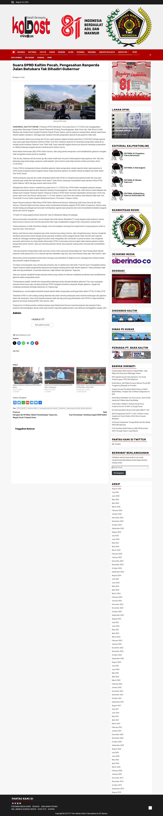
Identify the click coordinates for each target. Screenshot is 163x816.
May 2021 (115, 716)
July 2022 (115, 666)
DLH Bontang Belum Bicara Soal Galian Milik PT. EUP (130, 410)
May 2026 (115, 500)
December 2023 (117, 604)
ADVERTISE (122, 52)
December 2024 (117, 561)
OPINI (49, 58)
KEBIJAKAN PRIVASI (49, 806)
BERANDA (21, 52)
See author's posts (42, 325)
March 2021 (116, 724)
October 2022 (117, 655)
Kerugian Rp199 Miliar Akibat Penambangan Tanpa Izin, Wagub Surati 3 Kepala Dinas (35, 415)
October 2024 (117, 568)
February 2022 (117, 684)
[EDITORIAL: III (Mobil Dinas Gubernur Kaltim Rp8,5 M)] (117, 194)
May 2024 (115, 586)
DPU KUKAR (29, 58)
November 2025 (117, 521)
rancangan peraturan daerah (48, 408)
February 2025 (117, 554)
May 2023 (115, 630)
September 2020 (118, 745)
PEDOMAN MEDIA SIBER (21, 806)
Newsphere (91, 813)
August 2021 (116, 706)
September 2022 (118, 659)
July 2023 (115, 622)
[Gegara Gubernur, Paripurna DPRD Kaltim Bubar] (27, 375)
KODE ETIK (42, 809)
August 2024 (116, 575)
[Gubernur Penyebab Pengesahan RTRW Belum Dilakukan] (59, 375)
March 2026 (116, 507)
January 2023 (117, 644)
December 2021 (117, 691)
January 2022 (117, 687)
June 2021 (115, 713)
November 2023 (117, 608)
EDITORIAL (32, 52)
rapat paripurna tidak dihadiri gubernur (79, 408)
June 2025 (115, 539)
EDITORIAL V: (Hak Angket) (134, 168)
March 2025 (116, 550)
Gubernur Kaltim (32, 408)
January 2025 (117, 557)
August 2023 (116, 619)
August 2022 (116, 662)
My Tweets (116, 444)
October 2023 (117, 612)
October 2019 (117, 785)
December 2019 (117, 778)
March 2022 (116, 680)
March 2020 (116, 767)
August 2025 (116, 532)
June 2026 (115, 496)
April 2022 (115, 677)
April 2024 (115, 590)
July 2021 (115, 709)
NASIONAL (92, 52)
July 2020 (115, 753)
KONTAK (51, 809)
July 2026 (115, 492)
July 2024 (115, 579)
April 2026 (115, 503)
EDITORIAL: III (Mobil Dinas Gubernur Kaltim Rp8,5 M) (134, 194)
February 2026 (117, 510)
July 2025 (115, 536)
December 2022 (117, 648)
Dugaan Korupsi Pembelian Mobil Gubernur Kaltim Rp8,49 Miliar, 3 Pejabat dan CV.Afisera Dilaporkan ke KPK (131, 391)
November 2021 (117, 695)
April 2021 (115, 720)
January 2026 (117, 514)
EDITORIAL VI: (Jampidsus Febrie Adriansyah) (134, 154)
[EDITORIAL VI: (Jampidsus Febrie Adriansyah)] (117, 154)
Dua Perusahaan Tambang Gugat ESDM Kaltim (88, 413)
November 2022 (117, 651)
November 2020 (117, 738)
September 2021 (118, 702)
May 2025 (115, 543)
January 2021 (117, 731)
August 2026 (116, 489)
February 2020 (117, 771)
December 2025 (117, 518)
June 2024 (115, 583)
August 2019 (116, 792)
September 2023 (118, 615)
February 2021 (117, 727)
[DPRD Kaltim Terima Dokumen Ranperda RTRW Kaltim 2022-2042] (91, 375)
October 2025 (117, 525)
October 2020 (117, 742)
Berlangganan (119, 473)
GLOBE (71, 52)
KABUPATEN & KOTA (107, 52)
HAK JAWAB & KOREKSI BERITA (23, 809)
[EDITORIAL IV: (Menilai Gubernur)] (117, 181)
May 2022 (115, 673)
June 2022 (115, 669)
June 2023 (115, 626)
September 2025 (118, 528)
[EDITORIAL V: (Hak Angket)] (117, 168)
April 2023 (115, 633)
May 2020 (115, 760)
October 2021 (117, 698)
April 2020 (115, 763)
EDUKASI (40, 58)
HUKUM (52, 52)
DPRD (135, 52)
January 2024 (117, 601)
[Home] (13, 52)
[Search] (150, 55)
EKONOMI (61, 52)
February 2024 (117, 597)
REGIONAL (81, 52)
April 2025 (115, 547)
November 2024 (117, 565)
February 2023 (117, 641)
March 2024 (116, 593)
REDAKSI (36, 806)
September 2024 (118, 572)
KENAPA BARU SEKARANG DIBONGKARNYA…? (127, 129)
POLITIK (43, 52)
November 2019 (117, 781)
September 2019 (118, 789)
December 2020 (117, 734)
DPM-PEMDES (16, 58)
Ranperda (62, 408)
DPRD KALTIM (21, 408)
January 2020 (117, 774)
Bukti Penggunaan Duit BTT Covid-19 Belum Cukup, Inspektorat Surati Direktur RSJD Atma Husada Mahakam (130, 416)
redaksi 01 (38, 319)
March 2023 (116, 637)
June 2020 (115, 756)
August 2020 (116, 749)
